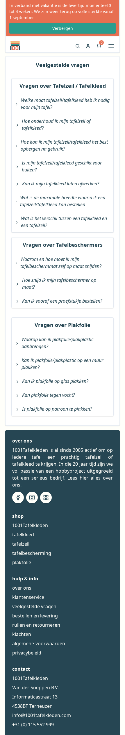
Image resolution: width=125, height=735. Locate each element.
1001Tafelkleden (30, 525)
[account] (88, 48)
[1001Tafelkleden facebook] (18, 497)
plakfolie (21, 562)
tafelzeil (20, 544)
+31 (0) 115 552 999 (33, 724)
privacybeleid (26, 653)
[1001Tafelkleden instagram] (32, 497)
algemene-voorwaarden (38, 643)
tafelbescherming (31, 553)
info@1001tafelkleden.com (41, 715)
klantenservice (28, 597)
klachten (21, 634)
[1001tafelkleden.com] (13, 45)
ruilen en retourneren (36, 625)
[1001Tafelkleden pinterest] (46, 497)
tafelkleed (23, 534)
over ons (21, 588)
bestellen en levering (35, 615)
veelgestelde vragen (34, 606)
